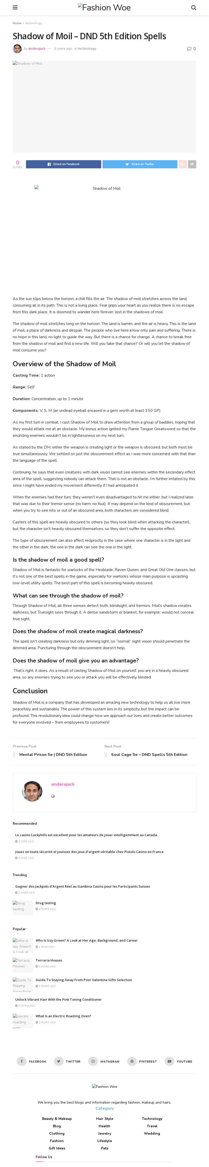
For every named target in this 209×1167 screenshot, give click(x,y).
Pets (104, 1148)
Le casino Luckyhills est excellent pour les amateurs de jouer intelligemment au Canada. (86, 835)
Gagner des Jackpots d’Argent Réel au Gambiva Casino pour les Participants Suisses (82, 886)
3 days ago (26, 841)
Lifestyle (104, 1140)
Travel (152, 1126)
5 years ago (63, 48)
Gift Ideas (57, 1148)
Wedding (152, 1133)
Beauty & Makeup (57, 1118)
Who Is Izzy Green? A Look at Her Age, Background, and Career (87, 940)
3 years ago (26, 1006)
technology (33, 23)
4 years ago (47, 909)
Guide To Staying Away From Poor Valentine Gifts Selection (84, 980)
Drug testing (46, 903)
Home (17, 23)
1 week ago (26, 892)
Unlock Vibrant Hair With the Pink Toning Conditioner (58, 999)
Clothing (56, 1133)
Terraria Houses (49, 960)
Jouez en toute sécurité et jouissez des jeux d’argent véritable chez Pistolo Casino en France (89, 851)
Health (104, 1126)
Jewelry (104, 1133)
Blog (57, 1126)
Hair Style (104, 1118)
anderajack (36, 48)
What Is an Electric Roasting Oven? (63, 1016)
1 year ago (46, 947)
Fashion (57, 1140)
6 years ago (47, 986)
